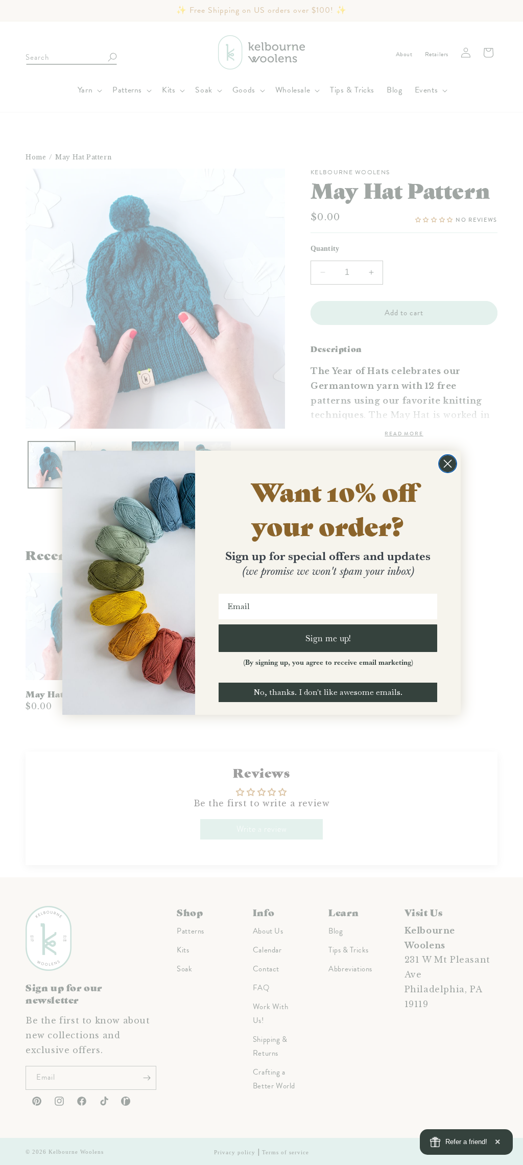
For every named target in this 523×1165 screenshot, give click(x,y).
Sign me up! (328, 638)
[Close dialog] (448, 464)
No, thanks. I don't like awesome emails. (327, 692)
